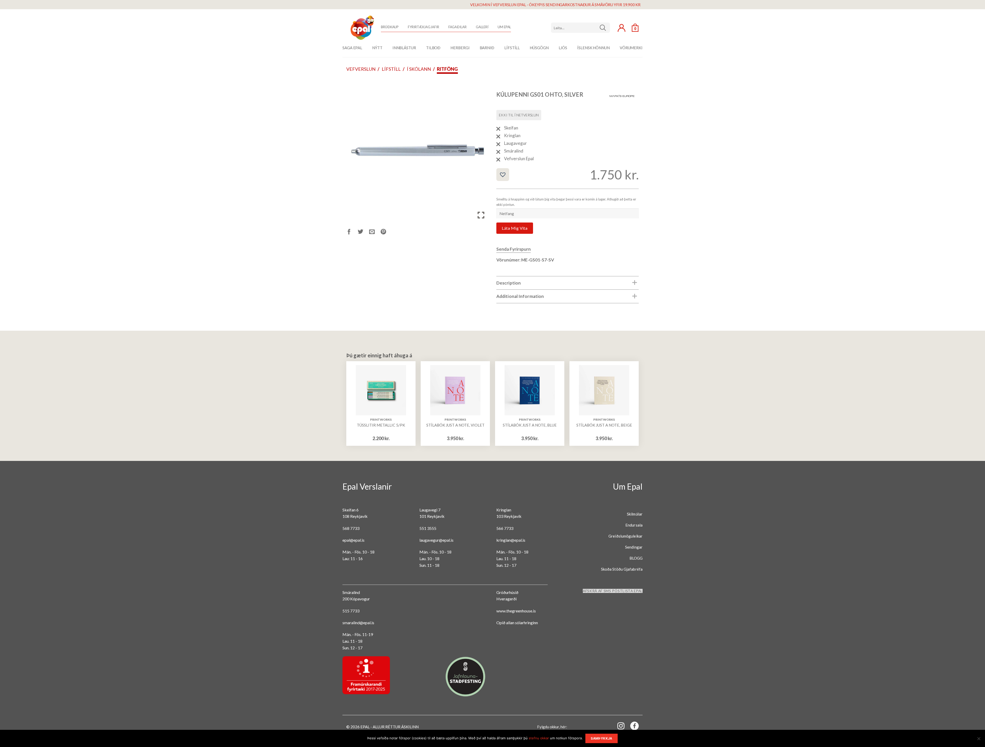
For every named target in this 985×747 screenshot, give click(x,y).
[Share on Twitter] (363, 232)
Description (508, 283)
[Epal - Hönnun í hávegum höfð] (361, 27)
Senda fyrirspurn (513, 249)
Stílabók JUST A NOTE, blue (530, 425)
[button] (502, 174)
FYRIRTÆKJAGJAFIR (423, 27)
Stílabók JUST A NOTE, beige (604, 425)
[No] (978, 740)
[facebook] (631, 727)
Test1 (604, 27)
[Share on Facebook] (352, 232)
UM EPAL (504, 27)
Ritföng (447, 69)
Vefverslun (361, 69)
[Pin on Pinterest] (386, 232)
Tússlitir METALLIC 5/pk (381, 425)
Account (621, 28)
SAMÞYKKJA (601, 738)
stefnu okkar (539, 738)
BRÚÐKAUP (390, 27)
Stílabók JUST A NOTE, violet (455, 425)
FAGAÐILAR (457, 27)
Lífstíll (391, 69)
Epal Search (580, 28)
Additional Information (520, 296)
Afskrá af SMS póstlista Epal (613, 591)
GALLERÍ (482, 27)
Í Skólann (419, 69)
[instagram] (618, 726)
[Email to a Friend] (375, 232)
